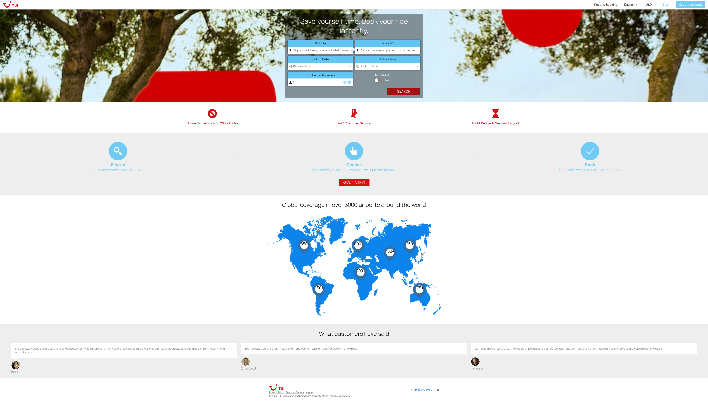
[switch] (376, 80)
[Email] (437, 389)
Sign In (667, 5)
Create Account (690, 5)
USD (649, 5)
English (629, 5)
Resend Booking (605, 5)
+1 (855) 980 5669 (421, 389)
